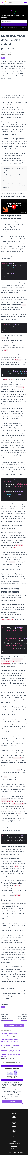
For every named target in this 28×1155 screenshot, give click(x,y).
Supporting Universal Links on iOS (10, 1050)
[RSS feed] (14, 1131)
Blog (14, 1139)
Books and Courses (14, 1143)
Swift (3, 57)
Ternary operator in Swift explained (10, 1045)
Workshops (14, 1146)
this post (12, 172)
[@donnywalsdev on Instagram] (14, 1122)
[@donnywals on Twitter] (14, 1113)
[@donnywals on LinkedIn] (14, 1126)
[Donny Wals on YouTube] (14, 1117)
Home (14, 1136)
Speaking (14, 1141)
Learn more (12, 1101)
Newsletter (14, 1148)
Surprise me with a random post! (14, 1025)
